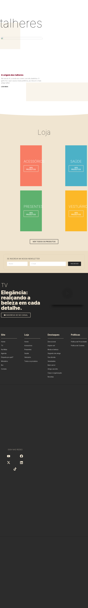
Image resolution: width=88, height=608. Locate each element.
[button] (67, 293)
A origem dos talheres (12, 75)
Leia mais (4, 86)
